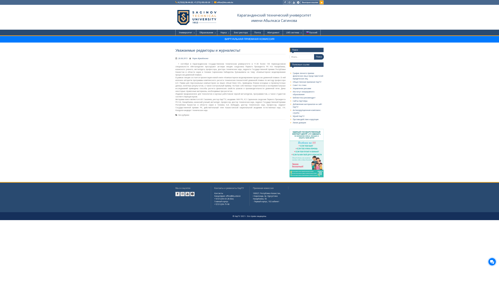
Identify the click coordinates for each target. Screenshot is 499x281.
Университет (185, 32)
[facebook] (285, 2)
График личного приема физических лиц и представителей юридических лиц (308, 76)
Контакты (218, 193)
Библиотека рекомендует (304, 97)
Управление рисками (302, 88)
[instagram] (289, 2)
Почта (257, 32)
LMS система (292, 32)
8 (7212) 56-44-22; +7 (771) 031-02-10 (194, 2)
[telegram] (298, 2)
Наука (224, 32)
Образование (206, 32)
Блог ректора (241, 32)
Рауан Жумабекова (200, 58)
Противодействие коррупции (306, 119)
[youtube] (294, 2)
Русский (313, 32)
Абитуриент (273, 32)
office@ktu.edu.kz (225, 2)
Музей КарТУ (298, 116)
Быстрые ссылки (310, 2)
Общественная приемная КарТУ (307, 82)
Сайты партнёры (300, 101)
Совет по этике (299, 85)
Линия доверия (299, 122)
